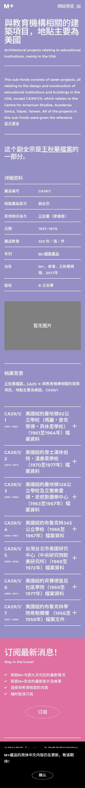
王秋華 (44, 216)
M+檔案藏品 (48, 254)
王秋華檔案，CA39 (20, 384)
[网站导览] (78, 6)
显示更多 (11, 124)
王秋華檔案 (56, 149)
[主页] (8, 6)
